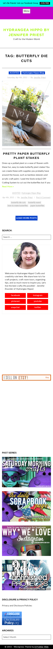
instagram (37, 295)
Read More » (8, 186)
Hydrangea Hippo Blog (33, 73)
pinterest (15, 301)
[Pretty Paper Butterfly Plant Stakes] (26, 113)
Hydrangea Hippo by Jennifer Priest (26, 32)
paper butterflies (37, 206)
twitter (37, 307)
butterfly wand (34, 203)
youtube (38, 301)
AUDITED (14, 73)
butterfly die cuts (18, 203)
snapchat (15, 307)
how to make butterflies (18, 206)
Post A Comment (43, 198)
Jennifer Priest (40, 78)
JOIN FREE (44, 3)
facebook (15, 295)
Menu (26, 11)
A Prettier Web (41, 647)
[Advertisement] (26, 344)
